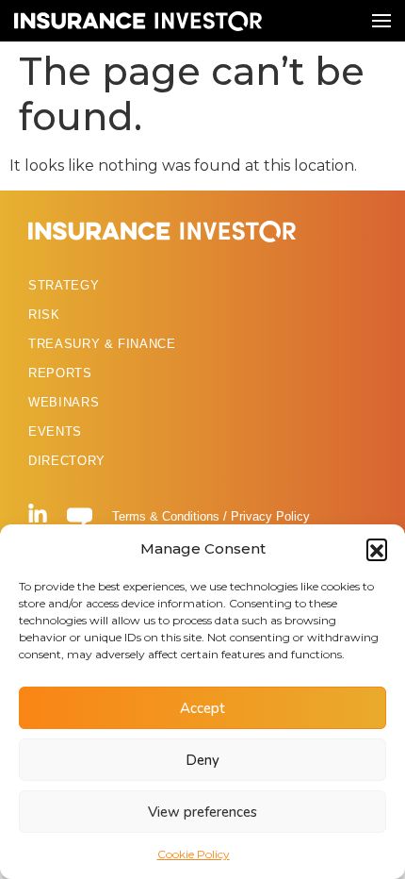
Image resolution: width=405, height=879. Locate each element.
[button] (376, 548)
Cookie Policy (193, 854)
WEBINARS (63, 402)
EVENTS (55, 431)
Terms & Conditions (165, 516)
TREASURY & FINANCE (102, 344)
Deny (202, 760)
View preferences (202, 812)
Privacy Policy (270, 516)
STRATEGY (63, 285)
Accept (202, 708)
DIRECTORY (66, 461)
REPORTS (60, 373)
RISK (44, 314)
